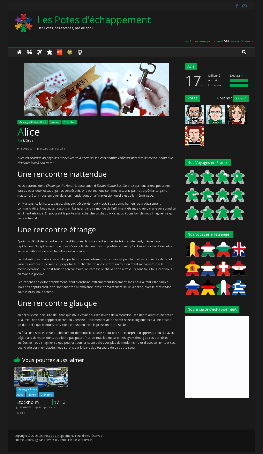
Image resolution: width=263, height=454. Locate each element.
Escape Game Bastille (52, 148)
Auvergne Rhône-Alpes (33, 122)
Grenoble (69, 122)
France (55, 122)
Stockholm (27, 402)
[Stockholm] (41, 369)
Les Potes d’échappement (94, 19)
